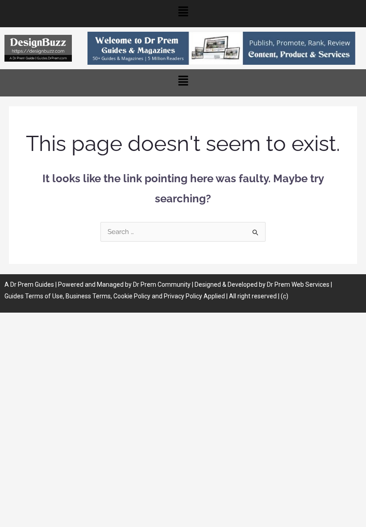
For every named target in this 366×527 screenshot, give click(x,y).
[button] (183, 13)
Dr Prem (21, 284)
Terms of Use (44, 296)
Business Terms (88, 296)
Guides (44, 284)
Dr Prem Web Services (298, 284)
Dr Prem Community (162, 284)
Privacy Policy (183, 296)
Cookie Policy (132, 296)
